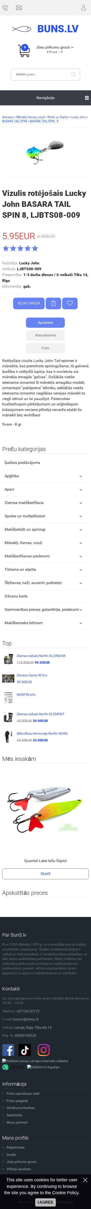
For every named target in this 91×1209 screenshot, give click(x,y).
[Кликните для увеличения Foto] (45, 152)
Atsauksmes (45, 335)
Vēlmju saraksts (19, 1169)
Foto (45, 348)
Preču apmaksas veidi (23, 1093)
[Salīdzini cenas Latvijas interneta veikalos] (35, 1061)
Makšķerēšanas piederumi (27, 556)
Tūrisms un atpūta (20, 569)
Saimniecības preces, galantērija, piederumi (42, 609)
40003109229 (25, 1035)
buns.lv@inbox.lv (26, 1019)
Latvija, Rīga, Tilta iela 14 (32, 1027)
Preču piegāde (17, 1101)
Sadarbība (14, 1115)
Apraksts (45, 322)
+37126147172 (28, 1011)
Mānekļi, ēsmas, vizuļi (23, 542)
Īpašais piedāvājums (22, 462)
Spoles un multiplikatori (25, 516)
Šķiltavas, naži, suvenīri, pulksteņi (33, 582)
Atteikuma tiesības (21, 1108)
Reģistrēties (16, 1147)
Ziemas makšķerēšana (24, 502)
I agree (45, 1202)
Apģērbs (12, 476)
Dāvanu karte (16, 596)
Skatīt (45, 873)
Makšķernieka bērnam (24, 623)
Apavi (9, 489)
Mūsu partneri (17, 1122)
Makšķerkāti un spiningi (25, 529)
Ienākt (11, 1155)
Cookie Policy (65, 1192)
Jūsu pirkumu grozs (21, 1162)
